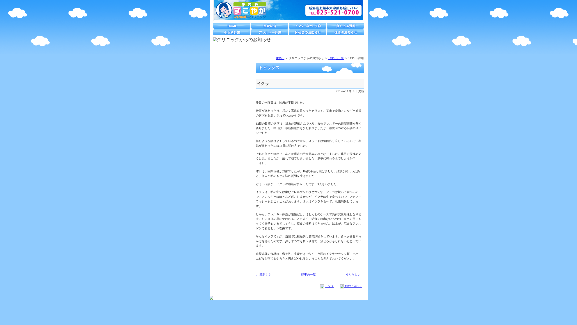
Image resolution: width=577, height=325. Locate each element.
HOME (231, 26)
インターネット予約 (307, 26)
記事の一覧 (308, 274)
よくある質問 (345, 26)
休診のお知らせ (345, 32)
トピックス (232, 68)
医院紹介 (269, 26)
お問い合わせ (353, 286)
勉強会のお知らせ (307, 32)
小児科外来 (231, 32)
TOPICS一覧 (336, 58)
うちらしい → (355, 274)
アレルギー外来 (269, 32)
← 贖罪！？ (263, 274)
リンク (329, 286)
